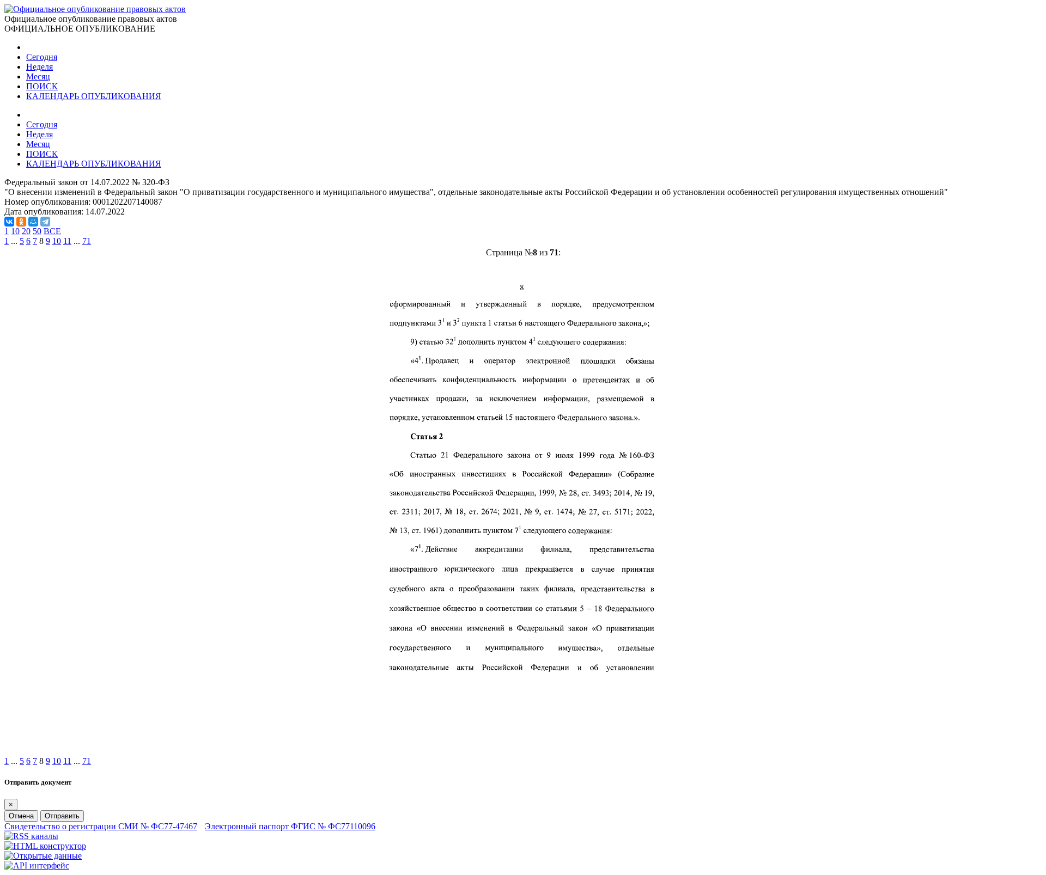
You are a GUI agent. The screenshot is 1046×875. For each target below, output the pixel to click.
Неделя (39, 66)
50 (37, 231)
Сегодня (41, 57)
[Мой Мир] (33, 222)
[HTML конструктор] (45, 845)
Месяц (38, 76)
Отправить (62, 816)
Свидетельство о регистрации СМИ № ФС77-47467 (100, 826)
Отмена (21, 816)
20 (26, 231)
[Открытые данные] (43, 855)
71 (86, 241)
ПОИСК (42, 86)
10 (15, 231)
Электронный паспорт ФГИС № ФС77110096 (290, 826)
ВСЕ (52, 231)
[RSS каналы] (31, 836)
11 (67, 241)
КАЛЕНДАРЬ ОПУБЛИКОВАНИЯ (93, 96)
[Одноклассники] (21, 222)
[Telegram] (45, 222)
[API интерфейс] (36, 865)
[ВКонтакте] (9, 222)
